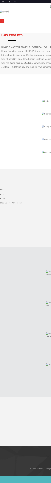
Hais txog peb (12, 35)
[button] (2, 21)
